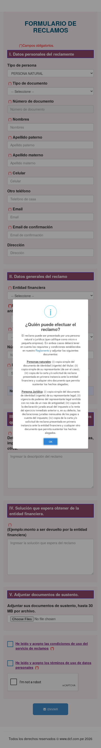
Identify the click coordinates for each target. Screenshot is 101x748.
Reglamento (42, 350)
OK (50, 441)
